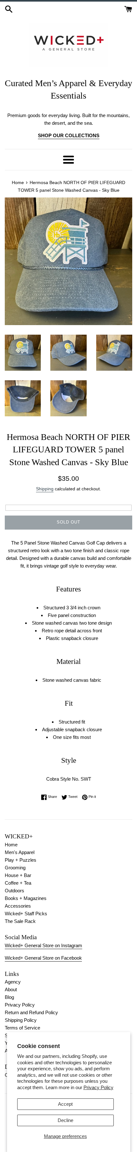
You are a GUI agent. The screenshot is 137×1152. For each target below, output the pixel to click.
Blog (9, 997)
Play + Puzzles (20, 860)
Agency (13, 982)
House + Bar (18, 875)
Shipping (45, 488)
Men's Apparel (19, 852)
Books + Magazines (26, 898)
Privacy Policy (98, 1087)
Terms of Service (22, 1027)
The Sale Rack (20, 921)
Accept (65, 1104)
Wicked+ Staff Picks (26, 913)
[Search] (9, 8)
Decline (65, 1120)
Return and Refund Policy (31, 1012)
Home (11, 844)
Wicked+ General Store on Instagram (43, 945)
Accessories (18, 906)
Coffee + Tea (18, 883)
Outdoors (14, 890)
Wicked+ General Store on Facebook (43, 958)
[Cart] (128, 8)
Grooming (15, 867)
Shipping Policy (21, 1020)
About (11, 989)
